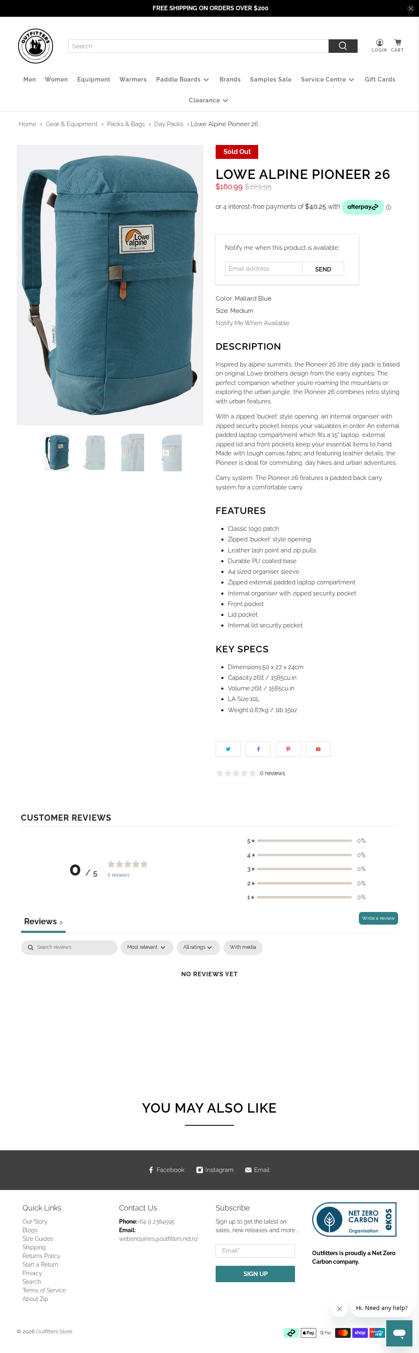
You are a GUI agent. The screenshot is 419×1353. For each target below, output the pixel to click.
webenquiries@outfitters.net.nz (158, 1238)
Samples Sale (271, 79)
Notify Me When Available (253, 323)
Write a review (378, 918)
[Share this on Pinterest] (288, 749)
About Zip (35, 1299)
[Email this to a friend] (318, 749)
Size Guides (38, 1238)
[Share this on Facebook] (258, 749)
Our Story (35, 1221)
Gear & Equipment (72, 124)
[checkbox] (243, 947)
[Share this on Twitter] (228, 749)
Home (27, 124)
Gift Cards (380, 79)
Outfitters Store (54, 1331)
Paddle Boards (178, 79)
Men (29, 79)
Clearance (204, 100)
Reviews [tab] (43, 921)
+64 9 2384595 (156, 1221)
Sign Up (255, 1274)
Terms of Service (44, 1290)
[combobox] (198, 46)
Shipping (34, 1247)
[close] (411, 9)
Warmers (133, 79)
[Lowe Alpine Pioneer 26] (110, 285)
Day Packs (168, 124)
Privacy (32, 1273)
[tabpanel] (210, 1002)
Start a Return (40, 1264)
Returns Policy (42, 1256)
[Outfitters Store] (35, 46)
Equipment (93, 79)
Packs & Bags (126, 124)
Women (56, 79)
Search (32, 1281)
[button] (306, 841)
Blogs (30, 1230)
